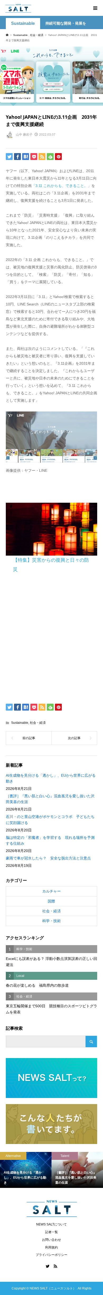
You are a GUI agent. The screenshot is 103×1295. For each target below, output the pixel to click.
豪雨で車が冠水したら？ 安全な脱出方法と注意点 (48, 858)
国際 (51, 901)
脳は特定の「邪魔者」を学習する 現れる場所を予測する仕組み (50, 840)
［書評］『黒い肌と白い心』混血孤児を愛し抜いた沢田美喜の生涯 (50, 799)
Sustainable (23, 23)
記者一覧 (51, 1232)
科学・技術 (51, 921)
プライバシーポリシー (51, 1255)
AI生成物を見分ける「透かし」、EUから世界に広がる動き (51, 778)
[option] (32, 1170)
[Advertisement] (51, 639)
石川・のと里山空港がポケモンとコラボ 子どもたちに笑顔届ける (50, 819)
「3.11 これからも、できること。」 (61, 186)
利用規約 (51, 1247)
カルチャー (51, 891)
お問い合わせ (51, 1240)
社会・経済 (38, 723)
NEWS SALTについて (51, 1224)
